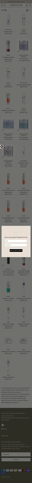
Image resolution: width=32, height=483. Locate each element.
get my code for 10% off (16, 250)
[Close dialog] (29, 227)
